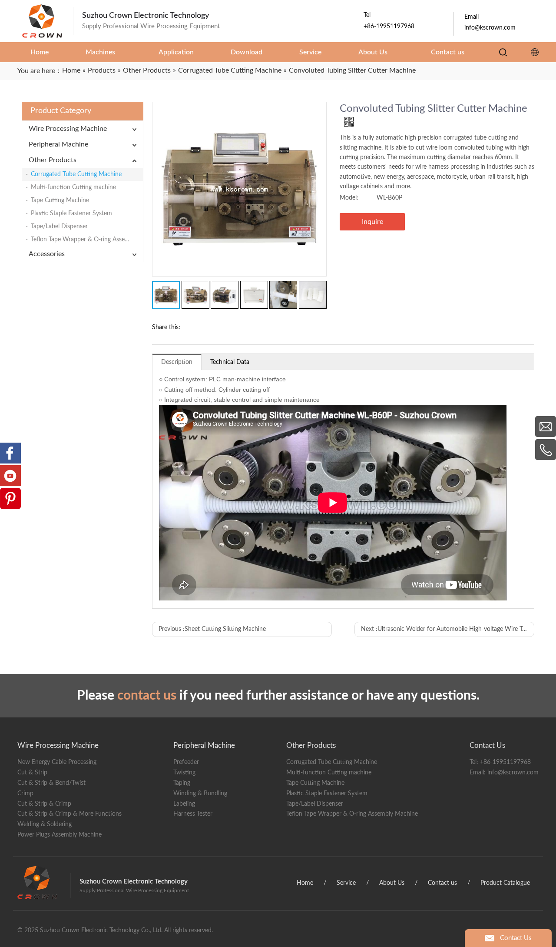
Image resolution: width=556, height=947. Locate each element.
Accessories (47, 253)
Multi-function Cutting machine (73, 187)
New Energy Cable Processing (56, 762)
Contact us (442, 883)
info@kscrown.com (513, 773)
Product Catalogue (505, 883)
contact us (146, 695)
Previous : (212, 629)
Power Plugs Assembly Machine (59, 835)
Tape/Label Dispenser (59, 226)
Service (346, 883)
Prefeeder (186, 762)
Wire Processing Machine (68, 128)
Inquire (372, 221)
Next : (447, 629)
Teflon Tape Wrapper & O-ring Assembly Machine (87, 240)
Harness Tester (192, 814)
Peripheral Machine (58, 144)
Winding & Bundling (200, 793)
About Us (391, 883)
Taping (181, 783)
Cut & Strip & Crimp (44, 804)
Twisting (184, 773)
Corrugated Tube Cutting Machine (76, 174)
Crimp (25, 793)
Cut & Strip (32, 773)
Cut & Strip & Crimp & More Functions (69, 814)
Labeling (184, 804)
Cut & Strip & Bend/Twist (51, 783)
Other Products (52, 160)
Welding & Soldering (44, 824)
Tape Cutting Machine (60, 200)
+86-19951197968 (505, 762)
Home (305, 883)
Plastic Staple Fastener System (71, 213)
